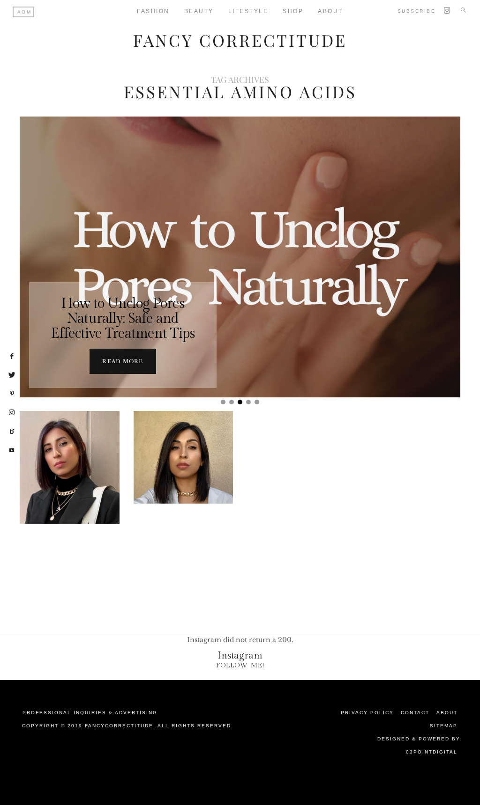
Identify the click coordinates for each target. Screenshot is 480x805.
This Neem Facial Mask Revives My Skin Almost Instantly (69, 491)
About (447, 712)
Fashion (153, 11)
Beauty (199, 11)
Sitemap (444, 725)
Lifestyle (248, 11)
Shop (293, 11)
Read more (122, 361)
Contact (415, 712)
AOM (24, 12)
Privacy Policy (367, 712)
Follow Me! (240, 665)
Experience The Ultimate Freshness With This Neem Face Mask (183, 491)
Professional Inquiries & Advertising (90, 712)
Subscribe (417, 11)
